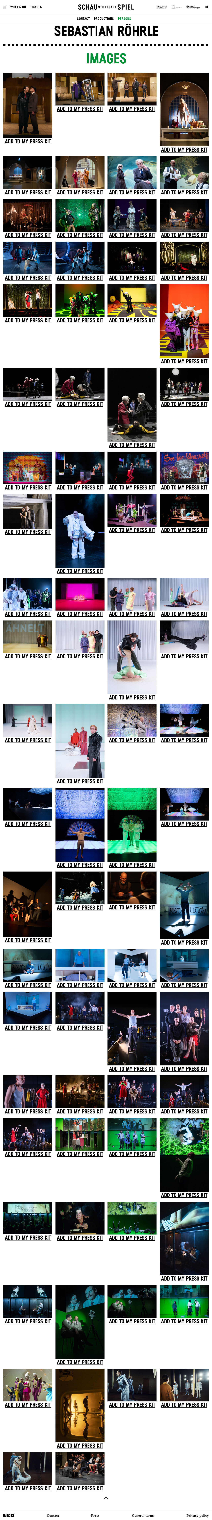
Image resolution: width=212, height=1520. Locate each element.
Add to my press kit (28, 142)
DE (207, 7)
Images (106, 59)
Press (95, 1515)
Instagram (8, 1515)
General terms (143, 1515)
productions (104, 19)
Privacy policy (197, 1515)
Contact (53, 1515)
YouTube (12, 1515)
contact (83, 19)
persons (124, 19)
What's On (18, 7)
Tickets (36, 7)
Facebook (4, 1515)
